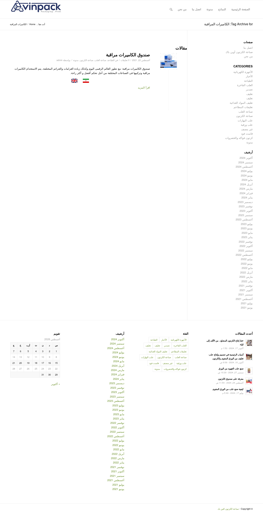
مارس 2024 (246, 188)
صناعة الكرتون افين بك (228, 508)
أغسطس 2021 (244, 299)
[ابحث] (171, 9)
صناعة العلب (100, 60)
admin (59, 60)
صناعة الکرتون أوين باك (239, 52)
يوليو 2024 (247, 171)
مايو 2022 (247, 268)
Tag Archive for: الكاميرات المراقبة (228, 24)
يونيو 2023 (247, 228)
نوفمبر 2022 (246, 241)
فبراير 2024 (246, 193)
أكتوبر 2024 (246, 158)
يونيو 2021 (247, 307)
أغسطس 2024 (244, 166)
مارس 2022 (246, 277)
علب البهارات (245, 120)
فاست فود (247, 133)
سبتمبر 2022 (245, 250)
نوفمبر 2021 (246, 285)
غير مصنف (247, 129)
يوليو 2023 (247, 224)
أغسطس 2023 (244, 219)
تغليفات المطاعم (243, 107)
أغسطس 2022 (244, 255)
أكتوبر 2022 (246, 246)
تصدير (249, 89)
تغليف (249, 94)
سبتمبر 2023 (245, 215)
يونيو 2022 (247, 263)
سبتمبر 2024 (245, 162)
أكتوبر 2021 (246, 290)
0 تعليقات (125, 60)
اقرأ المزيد (144, 87)
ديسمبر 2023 (245, 202)
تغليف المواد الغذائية (241, 103)
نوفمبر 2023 (246, 206)
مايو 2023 (247, 233)
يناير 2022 (247, 281)
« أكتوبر (55, 384)
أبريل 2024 (246, 184)
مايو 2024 (247, 180)
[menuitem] (241, 9)
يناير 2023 (247, 237)
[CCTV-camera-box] (168, 61)
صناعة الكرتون (86, 60)
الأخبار (249, 76)
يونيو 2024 (247, 175)
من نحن (248, 56)
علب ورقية (247, 125)
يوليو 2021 (247, 303)
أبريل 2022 (246, 272)
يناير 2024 (247, 197)
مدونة (75, 60)
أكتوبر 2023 (246, 211)
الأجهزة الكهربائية (243, 72)
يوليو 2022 (247, 259)
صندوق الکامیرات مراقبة (128, 54)
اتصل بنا (248, 48)
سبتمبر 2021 (245, 294)
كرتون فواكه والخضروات (239, 138)
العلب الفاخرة (245, 85)
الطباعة (110, 60)
